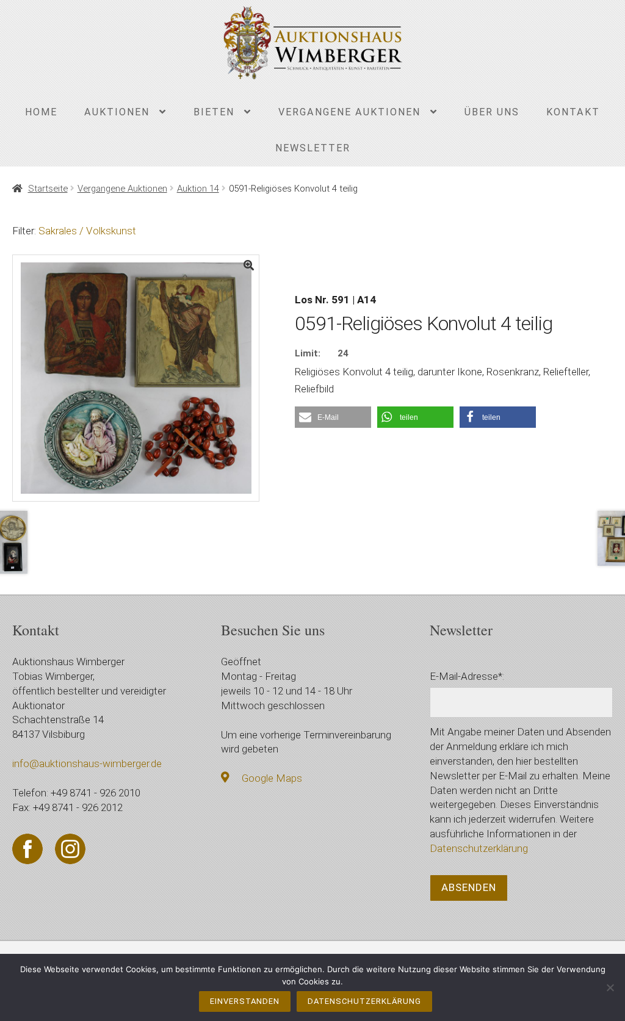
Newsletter (312, 148)
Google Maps (272, 778)
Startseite (47, 188)
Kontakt (573, 112)
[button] (333, 417)
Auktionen (117, 112)
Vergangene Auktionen (349, 112)
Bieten (213, 112)
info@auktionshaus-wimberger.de (87, 763)
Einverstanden (245, 1001)
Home (41, 112)
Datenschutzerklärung (479, 848)
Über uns (491, 112)
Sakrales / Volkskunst (87, 231)
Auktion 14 (198, 188)
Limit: (307, 353)
